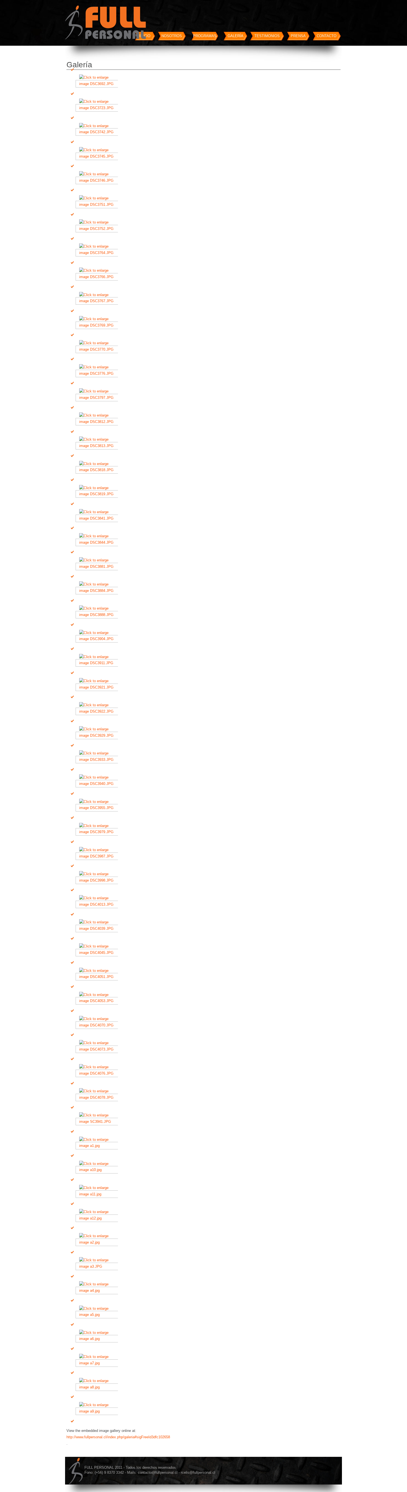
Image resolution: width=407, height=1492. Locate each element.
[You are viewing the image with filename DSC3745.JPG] (98, 156)
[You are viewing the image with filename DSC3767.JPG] (98, 301)
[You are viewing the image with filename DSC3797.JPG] (98, 397)
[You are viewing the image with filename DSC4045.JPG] (98, 952)
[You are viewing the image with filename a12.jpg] (98, 1218)
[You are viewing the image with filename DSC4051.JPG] (98, 976)
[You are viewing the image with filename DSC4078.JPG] (98, 1097)
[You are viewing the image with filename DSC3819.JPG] (98, 494)
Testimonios (267, 36)
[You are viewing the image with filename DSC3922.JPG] (98, 711)
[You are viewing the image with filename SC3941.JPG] (98, 1121)
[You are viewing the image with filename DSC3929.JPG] (98, 735)
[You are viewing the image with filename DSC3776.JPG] (98, 373)
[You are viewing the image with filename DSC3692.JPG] (98, 84)
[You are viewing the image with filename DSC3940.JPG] (98, 783)
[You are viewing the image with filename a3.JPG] (98, 1266)
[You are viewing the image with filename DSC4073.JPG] (98, 1049)
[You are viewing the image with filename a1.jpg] (98, 1145)
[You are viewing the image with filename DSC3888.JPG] (98, 614)
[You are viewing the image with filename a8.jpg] (98, 1387)
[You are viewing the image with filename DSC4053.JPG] (98, 1001)
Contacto (326, 36)
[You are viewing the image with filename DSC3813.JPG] (98, 446)
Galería (235, 36)
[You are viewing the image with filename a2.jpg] (98, 1242)
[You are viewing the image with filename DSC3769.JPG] (98, 325)
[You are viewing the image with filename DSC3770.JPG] (98, 349)
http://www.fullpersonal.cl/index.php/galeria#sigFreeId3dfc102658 (118, 1437)
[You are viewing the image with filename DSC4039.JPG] (98, 928)
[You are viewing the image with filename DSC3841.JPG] (98, 518)
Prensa (298, 36)
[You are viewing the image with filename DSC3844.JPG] (98, 542)
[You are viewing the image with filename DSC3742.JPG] (98, 132)
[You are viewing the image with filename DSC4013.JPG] (98, 904)
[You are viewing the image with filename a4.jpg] (98, 1290)
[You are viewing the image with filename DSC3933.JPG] (98, 759)
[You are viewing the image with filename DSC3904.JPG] (98, 639)
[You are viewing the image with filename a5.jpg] (98, 1314)
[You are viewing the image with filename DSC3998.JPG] (98, 880)
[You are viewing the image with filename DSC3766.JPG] (98, 277)
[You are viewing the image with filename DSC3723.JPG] (98, 108)
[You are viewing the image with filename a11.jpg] (98, 1194)
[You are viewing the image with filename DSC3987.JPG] (98, 856)
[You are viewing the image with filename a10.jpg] (98, 1169)
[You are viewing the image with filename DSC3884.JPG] (98, 590)
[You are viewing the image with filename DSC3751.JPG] (98, 204)
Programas (205, 36)
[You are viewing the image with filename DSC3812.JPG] (98, 421)
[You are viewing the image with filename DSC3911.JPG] (98, 663)
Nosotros (171, 36)
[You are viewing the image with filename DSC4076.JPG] (98, 1073)
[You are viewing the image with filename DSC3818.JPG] (98, 470)
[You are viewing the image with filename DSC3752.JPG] (98, 228)
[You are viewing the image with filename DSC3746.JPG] (98, 180)
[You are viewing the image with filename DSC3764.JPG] (98, 252)
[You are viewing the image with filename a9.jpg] (98, 1411)
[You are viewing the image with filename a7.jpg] (98, 1363)
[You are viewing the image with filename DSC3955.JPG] (98, 808)
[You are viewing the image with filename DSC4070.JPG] (98, 1025)
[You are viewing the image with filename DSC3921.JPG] (98, 687)
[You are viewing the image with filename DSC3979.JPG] (98, 832)
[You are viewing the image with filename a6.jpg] (98, 1338)
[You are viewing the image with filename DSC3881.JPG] (98, 566)
